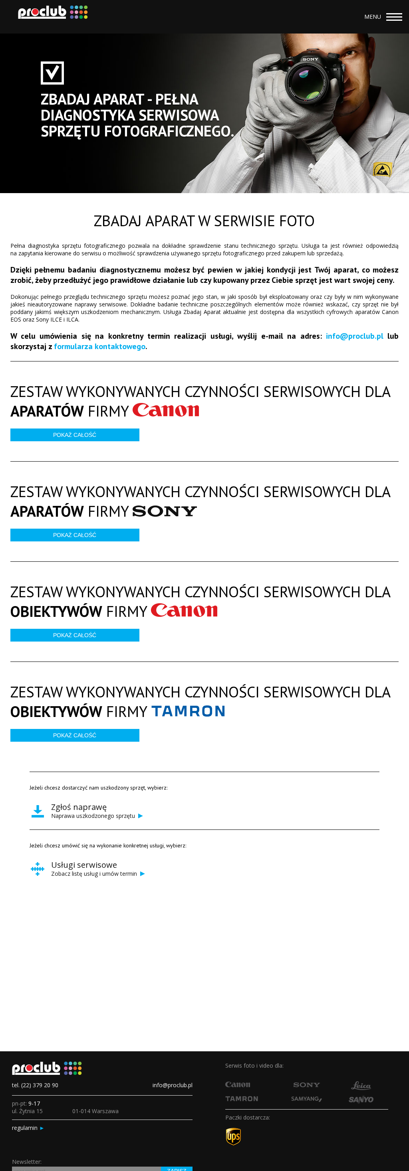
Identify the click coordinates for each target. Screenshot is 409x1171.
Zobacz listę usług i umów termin (99, 870)
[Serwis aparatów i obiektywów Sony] (307, 1085)
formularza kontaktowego (99, 346)
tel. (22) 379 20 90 (35, 1085)
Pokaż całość (74, 435)
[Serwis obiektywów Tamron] (241, 1099)
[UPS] (233, 1143)
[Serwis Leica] (361, 1088)
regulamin (28, 1128)
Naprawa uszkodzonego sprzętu (98, 812)
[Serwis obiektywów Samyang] (306, 1100)
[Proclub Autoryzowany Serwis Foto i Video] (50, 17)
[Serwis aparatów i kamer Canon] (237, 1085)
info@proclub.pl (354, 336)
